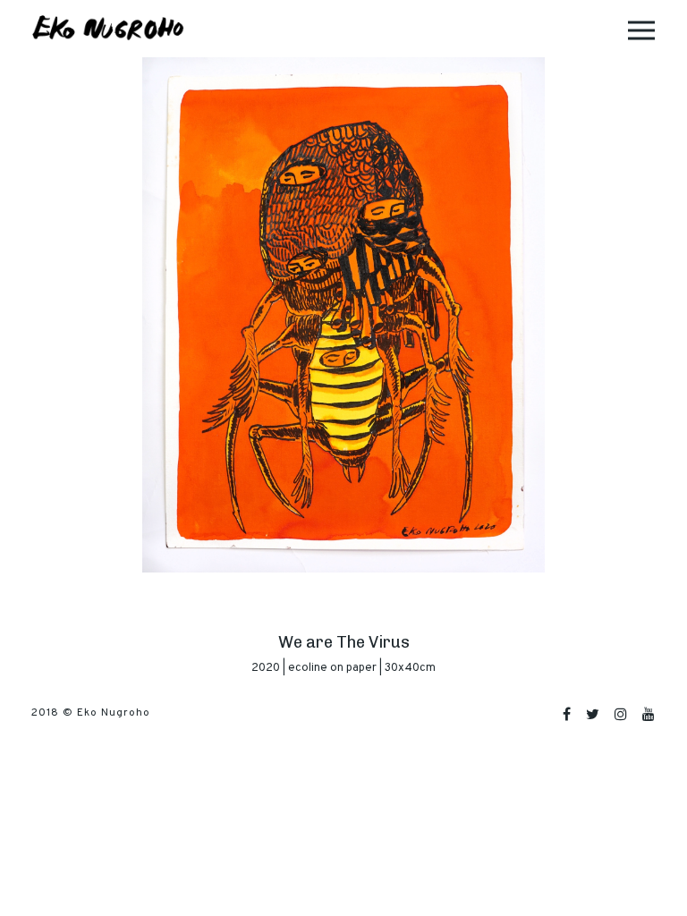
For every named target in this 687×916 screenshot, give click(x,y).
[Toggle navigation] (641, 28)
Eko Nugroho (113, 713)
